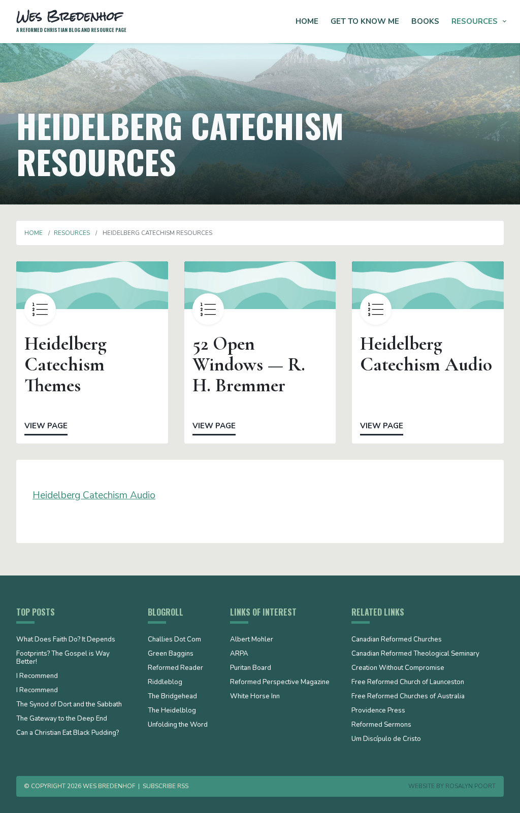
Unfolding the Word (178, 725)
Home (307, 21)
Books (425, 21)
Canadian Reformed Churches (396, 640)
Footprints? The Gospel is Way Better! (63, 658)
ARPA (239, 654)
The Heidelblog (172, 711)
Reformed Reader (175, 668)
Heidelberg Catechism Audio (93, 495)
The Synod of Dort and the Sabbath (69, 705)
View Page (46, 426)
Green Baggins (170, 654)
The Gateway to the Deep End (61, 719)
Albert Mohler (251, 640)
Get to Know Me (365, 21)
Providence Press (378, 711)
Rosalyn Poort (470, 786)
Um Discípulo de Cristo (386, 739)
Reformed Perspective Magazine (280, 683)
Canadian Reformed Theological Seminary (415, 654)
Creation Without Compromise (397, 668)
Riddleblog (165, 683)
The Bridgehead (172, 697)
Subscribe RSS (165, 786)
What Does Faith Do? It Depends (65, 640)
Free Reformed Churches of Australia (408, 697)
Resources (474, 21)
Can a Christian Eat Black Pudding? (67, 733)
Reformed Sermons (381, 725)
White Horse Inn (255, 697)
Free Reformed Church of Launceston (407, 683)
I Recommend (37, 676)
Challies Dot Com (174, 640)
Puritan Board (250, 668)
